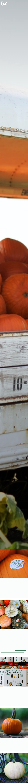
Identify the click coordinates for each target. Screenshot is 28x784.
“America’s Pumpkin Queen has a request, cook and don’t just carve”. (12, 649)
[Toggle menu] (25, 3)
